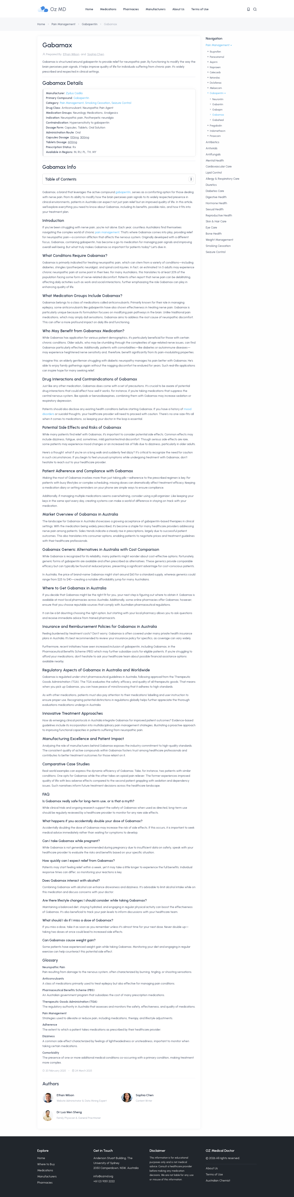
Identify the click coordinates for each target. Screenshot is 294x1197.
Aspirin (213, 62)
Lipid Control (214, 172)
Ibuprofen (215, 51)
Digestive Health (216, 197)
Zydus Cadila (74, 93)
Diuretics (211, 184)
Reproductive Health (219, 215)
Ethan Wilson (65, 1095)
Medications (108, 9)
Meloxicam (215, 88)
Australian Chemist (218, 1180)
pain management (107, 232)
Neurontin (217, 99)
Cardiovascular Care (219, 166)
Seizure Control (121, 103)
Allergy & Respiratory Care (222, 178)
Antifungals (213, 154)
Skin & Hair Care (216, 221)
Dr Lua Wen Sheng (69, 1112)
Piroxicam (215, 136)
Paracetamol (216, 56)
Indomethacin (217, 130)
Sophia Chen (144, 1095)
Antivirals (211, 148)
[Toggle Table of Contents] (191, 179)
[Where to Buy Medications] (248, 9)
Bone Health (214, 233)
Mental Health (215, 160)
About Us (178, 9)
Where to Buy (46, 1164)
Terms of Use (200, 9)
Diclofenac (215, 82)
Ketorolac (214, 77)
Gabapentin (89, 24)
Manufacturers (156, 9)
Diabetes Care (215, 191)
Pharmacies (131, 9)
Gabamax (218, 114)
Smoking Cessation (97, 103)
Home (89, 9)
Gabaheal (218, 120)
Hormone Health (216, 203)
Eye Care (211, 227)
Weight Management (219, 239)
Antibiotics (212, 142)
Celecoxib (215, 72)
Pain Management (63, 24)
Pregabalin (215, 125)
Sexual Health (215, 209)
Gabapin (217, 109)
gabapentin (123, 192)
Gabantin (217, 104)
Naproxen (214, 67)
